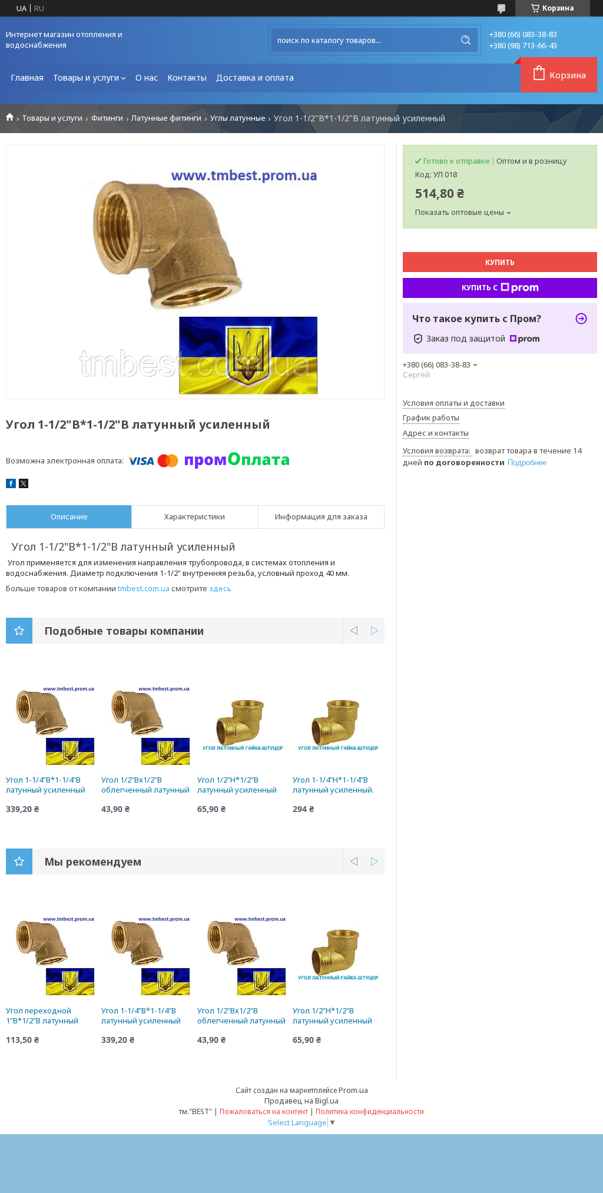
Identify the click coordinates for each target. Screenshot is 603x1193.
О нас (146, 77)
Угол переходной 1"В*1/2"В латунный (42, 1015)
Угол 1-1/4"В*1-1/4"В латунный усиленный (45, 785)
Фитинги (107, 118)
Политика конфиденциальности (370, 1111)
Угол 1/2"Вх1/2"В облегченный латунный (145, 785)
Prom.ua (353, 1090)
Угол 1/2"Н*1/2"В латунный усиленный (237, 785)
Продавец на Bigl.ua (301, 1100)
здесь (220, 588)
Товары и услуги (86, 77)
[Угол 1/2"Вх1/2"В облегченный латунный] (147, 722)
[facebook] (11, 485)
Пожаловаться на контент (264, 1111)
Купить (500, 262)
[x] (23, 485)
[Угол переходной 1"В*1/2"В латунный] (52, 953)
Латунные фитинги (166, 118)
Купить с (480, 288)
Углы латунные (238, 118)
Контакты (187, 77)
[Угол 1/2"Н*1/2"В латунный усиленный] (243, 722)
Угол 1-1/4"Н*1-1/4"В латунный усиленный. (333, 785)
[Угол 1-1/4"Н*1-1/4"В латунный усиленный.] (339, 722)
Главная (27, 77)
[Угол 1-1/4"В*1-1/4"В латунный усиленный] (52, 722)
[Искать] (466, 40)
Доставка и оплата (255, 77)
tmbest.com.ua (144, 588)
